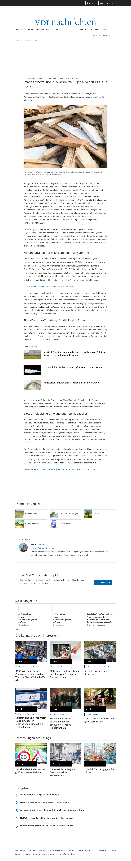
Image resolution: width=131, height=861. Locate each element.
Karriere (49, 29)
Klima (96, 513)
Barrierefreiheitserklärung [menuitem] (67, 854)
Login (112, 3)
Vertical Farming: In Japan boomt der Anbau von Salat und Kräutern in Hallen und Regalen (75, 353)
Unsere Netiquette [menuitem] (39, 854)
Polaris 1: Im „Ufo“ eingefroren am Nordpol (39, 794)
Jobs (81, 29)
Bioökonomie (31, 513)
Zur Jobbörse (20, 629)
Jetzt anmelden (103, 583)
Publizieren (95, 29)
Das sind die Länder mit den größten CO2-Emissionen (73, 367)
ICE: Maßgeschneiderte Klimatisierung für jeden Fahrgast (46, 818)
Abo (101, 3)
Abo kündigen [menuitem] (20, 850)
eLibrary (105, 29)
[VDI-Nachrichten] (65, 22)
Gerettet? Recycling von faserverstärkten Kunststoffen (63, 772)
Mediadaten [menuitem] (71, 850)
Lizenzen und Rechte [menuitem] (85, 850)
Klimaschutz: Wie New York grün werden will (99, 720)
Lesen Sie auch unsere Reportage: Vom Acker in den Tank (48, 286)
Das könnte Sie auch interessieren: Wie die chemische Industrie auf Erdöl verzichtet (59, 469)
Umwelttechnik (66, 523)
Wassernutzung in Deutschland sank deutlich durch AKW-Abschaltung (51, 810)
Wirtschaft (40, 29)
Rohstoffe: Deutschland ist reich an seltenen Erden (71, 382)
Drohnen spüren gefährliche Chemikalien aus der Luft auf (46, 825)
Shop (87, 29)
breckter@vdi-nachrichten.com (43, 548)
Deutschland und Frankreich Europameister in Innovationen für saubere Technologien (30, 722)
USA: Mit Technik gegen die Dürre (99, 771)
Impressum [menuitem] (52, 854)
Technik (30, 29)
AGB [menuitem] (29, 850)
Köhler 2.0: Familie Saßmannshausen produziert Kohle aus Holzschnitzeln (61, 723)
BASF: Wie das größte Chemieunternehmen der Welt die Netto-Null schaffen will (30, 675)
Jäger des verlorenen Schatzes (95, 672)
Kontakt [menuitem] (27, 854)
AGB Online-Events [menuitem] (40, 850)
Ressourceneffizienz (33, 523)
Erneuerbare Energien (69, 513)
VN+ (56, 29)
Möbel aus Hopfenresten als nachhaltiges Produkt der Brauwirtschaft (65, 674)
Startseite (18, 40)
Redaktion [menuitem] (18, 854)
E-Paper (92, 3)
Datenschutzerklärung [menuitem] (57, 850)
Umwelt (36, 40)
